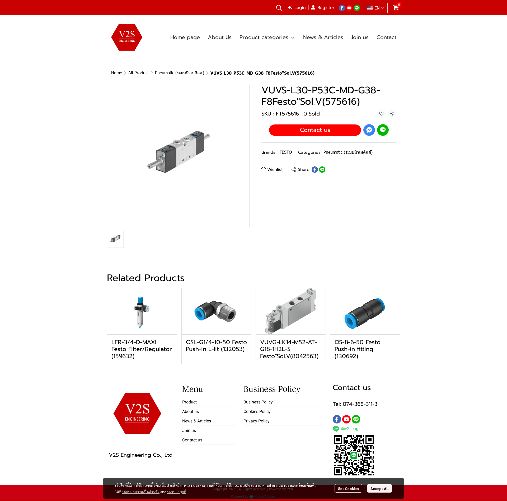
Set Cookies (348, 488)
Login (300, 7)
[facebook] (342, 7)
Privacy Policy (256, 420)
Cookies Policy (257, 411)
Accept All (379, 488)
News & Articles (196, 420)
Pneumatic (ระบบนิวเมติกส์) (179, 72)
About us (190, 411)
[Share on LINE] (322, 169)
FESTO (286, 152)
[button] (279, 7)
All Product (138, 72)
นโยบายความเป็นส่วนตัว (140, 491)
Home (116, 72)
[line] (357, 7)
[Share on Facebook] (315, 169)
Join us (189, 430)
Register (325, 7)
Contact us (315, 130)
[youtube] (349, 7)
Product (189, 401)
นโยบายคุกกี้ (176, 491)
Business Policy (258, 401)
